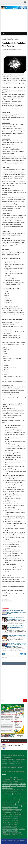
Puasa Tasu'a (6, 814)
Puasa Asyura (6, 812)
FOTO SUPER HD (6, 785)
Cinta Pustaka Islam (13, 840)
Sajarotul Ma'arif (7, 816)
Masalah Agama (21, 804)
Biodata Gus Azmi (21, 656)
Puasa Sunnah (15, 812)
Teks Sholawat (6, 832)
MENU (4, 34)
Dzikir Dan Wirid (14, 783)
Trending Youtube (16, 832)
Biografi (11, 781)
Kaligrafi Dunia (17, 793)
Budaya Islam (18, 781)
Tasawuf (15, 828)
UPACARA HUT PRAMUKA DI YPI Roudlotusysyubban (14, 771)
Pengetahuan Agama (8, 810)
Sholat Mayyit (15, 820)
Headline (5, 787)
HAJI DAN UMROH (21, 785)
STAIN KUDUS (6, 824)
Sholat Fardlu (6, 820)
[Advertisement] (14, 21)
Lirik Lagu (16, 800)
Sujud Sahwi (14, 824)
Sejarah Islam (6, 818)
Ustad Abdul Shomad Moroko (10, 834)
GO (25, 700)
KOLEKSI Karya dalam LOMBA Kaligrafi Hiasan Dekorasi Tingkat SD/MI (16, 612)
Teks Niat (15, 830)
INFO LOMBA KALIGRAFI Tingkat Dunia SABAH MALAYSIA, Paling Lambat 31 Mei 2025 (16, 644)
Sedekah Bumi (17, 816)
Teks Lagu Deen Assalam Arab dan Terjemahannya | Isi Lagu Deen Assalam (15, 627)
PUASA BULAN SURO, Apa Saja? (16, 635)
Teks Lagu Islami (7, 830)
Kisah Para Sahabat (20, 798)
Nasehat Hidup (17, 806)
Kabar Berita (14, 791)
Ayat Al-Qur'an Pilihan (8, 779)
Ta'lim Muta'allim (7, 828)
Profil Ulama (18, 810)
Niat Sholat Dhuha (7, 808)
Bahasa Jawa (19, 779)
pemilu (15, 808)
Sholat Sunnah (6, 822)
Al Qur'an (11, 777)
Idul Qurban (20, 789)
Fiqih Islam (22, 783)
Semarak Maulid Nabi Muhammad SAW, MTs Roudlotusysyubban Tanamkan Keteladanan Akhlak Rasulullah (13, 755)
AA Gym (4, 777)
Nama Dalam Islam (7, 806)
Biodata (5, 781)
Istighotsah (6, 791)
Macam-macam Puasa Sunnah (10, 802)
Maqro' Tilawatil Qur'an (9, 804)
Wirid (21, 834)
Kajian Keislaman (7, 793)
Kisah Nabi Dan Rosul (8, 798)
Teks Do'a (22, 828)
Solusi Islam (15, 822)
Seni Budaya (15, 818)
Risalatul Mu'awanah (16, 814)
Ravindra (19, 842)
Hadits (13, 785)
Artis (16, 777)
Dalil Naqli (5, 783)
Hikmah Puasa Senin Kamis (9, 789)
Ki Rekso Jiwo (16, 796)
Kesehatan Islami (7, 796)
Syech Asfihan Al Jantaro (9, 826)
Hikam (10, 787)
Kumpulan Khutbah (7, 800)
